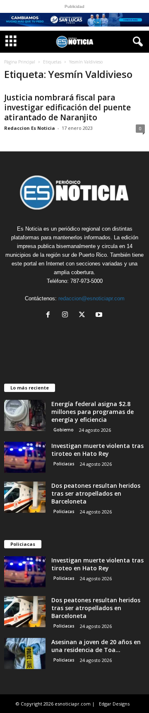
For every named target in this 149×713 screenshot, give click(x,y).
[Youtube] (100, 315)
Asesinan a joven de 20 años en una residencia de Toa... (96, 646)
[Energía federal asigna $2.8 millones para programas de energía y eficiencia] (25, 415)
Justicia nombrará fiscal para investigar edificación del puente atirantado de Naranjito (67, 107)
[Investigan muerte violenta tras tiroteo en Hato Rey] (25, 457)
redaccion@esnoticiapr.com (91, 298)
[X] (83, 315)
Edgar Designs (114, 704)
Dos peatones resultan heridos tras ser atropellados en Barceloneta (95, 493)
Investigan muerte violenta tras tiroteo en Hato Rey (97, 449)
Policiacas (63, 464)
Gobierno (63, 430)
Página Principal (19, 62)
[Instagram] (66, 315)
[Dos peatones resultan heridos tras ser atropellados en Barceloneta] (25, 497)
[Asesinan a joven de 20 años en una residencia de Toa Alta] (25, 653)
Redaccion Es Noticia (29, 128)
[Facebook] (49, 315)
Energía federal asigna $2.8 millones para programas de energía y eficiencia (92, 411)
